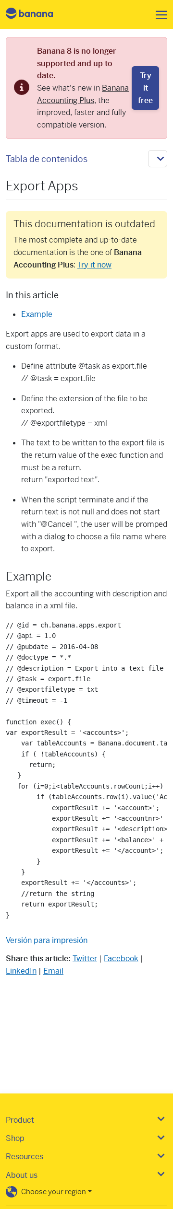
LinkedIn (21, 971)
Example (36, 314)
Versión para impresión (46, 940)
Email (53, 971)
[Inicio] (37, 14)
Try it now (94, 265)
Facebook (121, 958)
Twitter (85, 958)
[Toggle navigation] (158, 15)
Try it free (145, 87)
